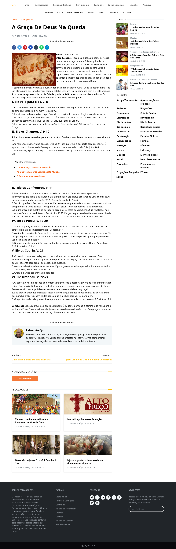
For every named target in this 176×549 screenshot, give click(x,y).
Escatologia (126, 12)
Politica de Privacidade (66, 508)
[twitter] (92, 503)
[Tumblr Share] (36, 47)
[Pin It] (25, 47)
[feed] (97, 497)
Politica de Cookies (64, 520)
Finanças (102, 12)
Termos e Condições (65, 500)
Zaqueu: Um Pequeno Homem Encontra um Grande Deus (31, 421)
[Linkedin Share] (30, 47)
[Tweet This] (19, 47)
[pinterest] (108, 497)
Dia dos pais (135, 80)
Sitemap (59, 512)
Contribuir (60, 504)
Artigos (60, 12)
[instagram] (157, 5)
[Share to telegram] (47, 47)
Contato (59, 516)
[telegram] (92, 497)
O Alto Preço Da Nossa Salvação (34, 167)
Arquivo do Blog (63, 524)
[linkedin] (103, 497)
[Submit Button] (161, 509)
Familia (133, 24)
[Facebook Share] (14, 47)
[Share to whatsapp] (41, 47)
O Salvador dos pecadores (31, 176)
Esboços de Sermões (151, 52)
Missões (91, 12)
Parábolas (49, 12)
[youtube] (114, 497)
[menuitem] (26, 5)
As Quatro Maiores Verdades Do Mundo (38, 171)
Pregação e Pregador (75, 12)
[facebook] (155, 5)
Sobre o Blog (61, 496)
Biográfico (114, 12)
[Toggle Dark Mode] (161, 5)
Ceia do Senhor (136, 52)
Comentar (26, 378)
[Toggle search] (163, 4)
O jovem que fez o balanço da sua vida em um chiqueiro (85, 462)
